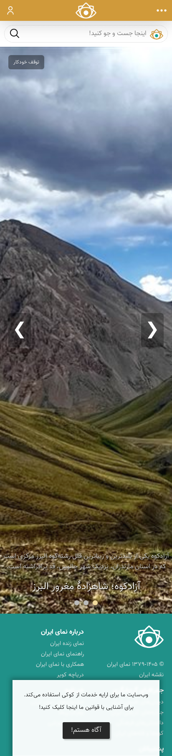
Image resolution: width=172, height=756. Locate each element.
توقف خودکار (26, 62)
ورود (10, 10)
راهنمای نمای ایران (62, 654)
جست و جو (14, 33)
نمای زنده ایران (67, 643)
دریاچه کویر (70, 675)
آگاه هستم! (86, 730)
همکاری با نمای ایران (60, 664)
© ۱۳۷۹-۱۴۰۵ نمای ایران (135, 664)
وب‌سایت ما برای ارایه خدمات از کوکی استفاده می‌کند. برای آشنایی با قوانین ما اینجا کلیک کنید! (86, 701)
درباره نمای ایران (62, 632)
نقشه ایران (151, 675)
